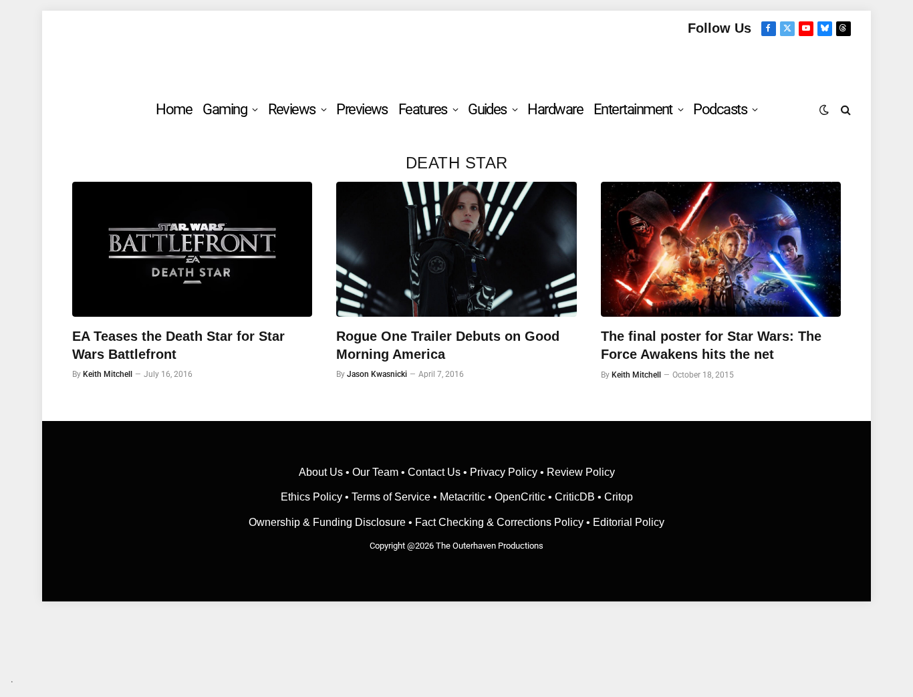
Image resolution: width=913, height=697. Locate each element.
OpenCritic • (525, 497)
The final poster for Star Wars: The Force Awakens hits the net (711, 345)
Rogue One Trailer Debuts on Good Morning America (447, 345)
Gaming (225, 109)
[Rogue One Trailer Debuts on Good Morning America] (456, 249)
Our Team (375, 472)
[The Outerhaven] (456, 62)
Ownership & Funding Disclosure (328, 522)
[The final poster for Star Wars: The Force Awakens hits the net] (721, 249)
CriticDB (575, 497)
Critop (618, 497)
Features (422, 109)
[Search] (844, 109)
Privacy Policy (503, 472)
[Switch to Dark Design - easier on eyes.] (824, 109)
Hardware (555, 109)
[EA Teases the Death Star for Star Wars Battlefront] (192, 249)
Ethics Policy (313, 497)
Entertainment (633, 109)
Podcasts (720, 109)
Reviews (291, 109)
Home (174, 109)
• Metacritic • (462, 497)
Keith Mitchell (107, 374)
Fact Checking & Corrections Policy (499, 522)
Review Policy (581, 472)
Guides (487, 109)
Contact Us (434, 472)
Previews (362, 109)
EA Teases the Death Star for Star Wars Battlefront (178, 345)
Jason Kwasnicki (377, 374)
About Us (322, 472)
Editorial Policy (628, 522)
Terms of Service (391, 497)
